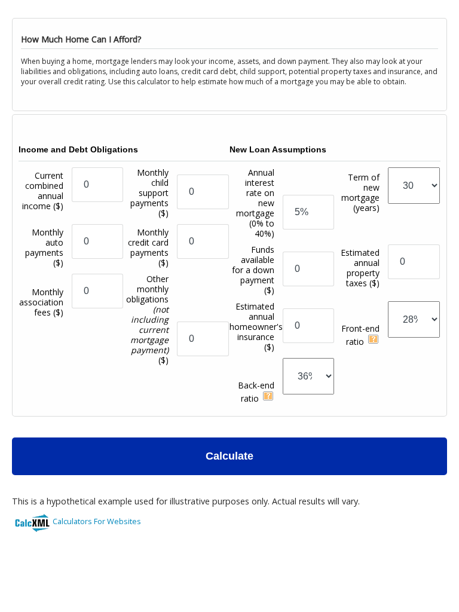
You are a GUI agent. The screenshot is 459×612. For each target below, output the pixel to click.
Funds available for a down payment (253, 270)
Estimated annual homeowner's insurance (256, 327)
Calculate (229, 456)
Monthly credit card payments (148, 247)
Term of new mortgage (360, 192)
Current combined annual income (42, 191)
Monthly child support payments (149, 193)
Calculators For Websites (97, 521)
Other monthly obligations (147, 319)
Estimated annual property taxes (360, 268)
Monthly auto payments (44, 247)
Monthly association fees (41, 302)
